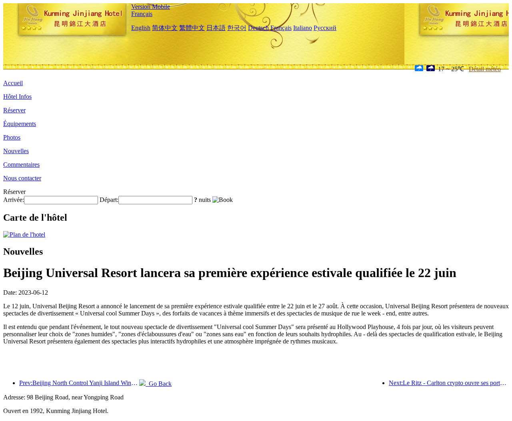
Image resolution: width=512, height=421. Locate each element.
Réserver (14, 110)
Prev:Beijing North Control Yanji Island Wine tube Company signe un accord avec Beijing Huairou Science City (79, 382)
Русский (325, 27)
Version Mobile (150, 6)
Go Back (159, 383)
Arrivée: (13, 199)
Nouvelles (16, 151)
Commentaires (21, 164)
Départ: (109, 199)
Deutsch (258, 27)
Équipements (19, 123)
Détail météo (485, 69)
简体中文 (165, 27)
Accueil (13, 83)
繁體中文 (192, 27)
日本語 (216, 27)
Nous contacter (22, 178)
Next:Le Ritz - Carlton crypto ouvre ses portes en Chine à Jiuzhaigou (449, 382)
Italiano (302, 27)
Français (141, 13)
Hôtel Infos (17, 96)
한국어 (236, 27)
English (140, 27)
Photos (11, 137)
